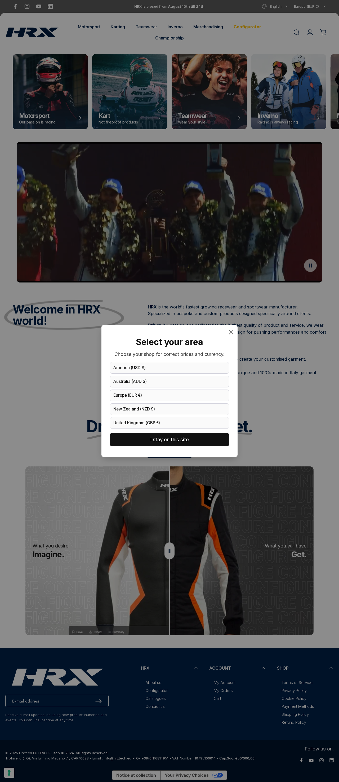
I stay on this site (169, 439)
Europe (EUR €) (127, 395)
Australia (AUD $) (130, 381)
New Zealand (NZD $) (134, 409)
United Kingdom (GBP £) (136, 422)
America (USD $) (129, 367)
